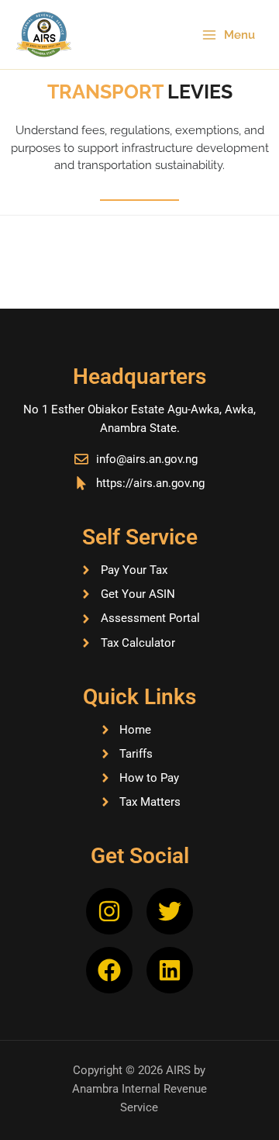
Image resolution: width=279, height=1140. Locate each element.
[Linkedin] (169, 970)
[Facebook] (109, 970)
